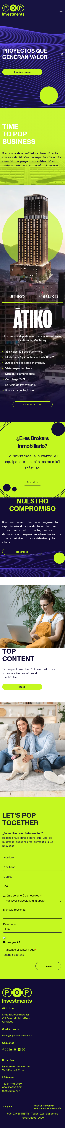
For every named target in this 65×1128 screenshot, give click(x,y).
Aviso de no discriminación (47, 1108)
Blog (22, 686)
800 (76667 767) (11, 1090)
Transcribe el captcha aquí (19, 949)
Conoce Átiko (32, 404)
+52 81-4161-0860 (12, 1083)
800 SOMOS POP (12, 1087)
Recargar (9, 942)
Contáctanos (22, 71)
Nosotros (22, 551)
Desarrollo (10, 924)
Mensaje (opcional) (14, 909)
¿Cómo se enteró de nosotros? (22, 895)
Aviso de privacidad (44, 1106)
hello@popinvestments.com (17, 1035)
